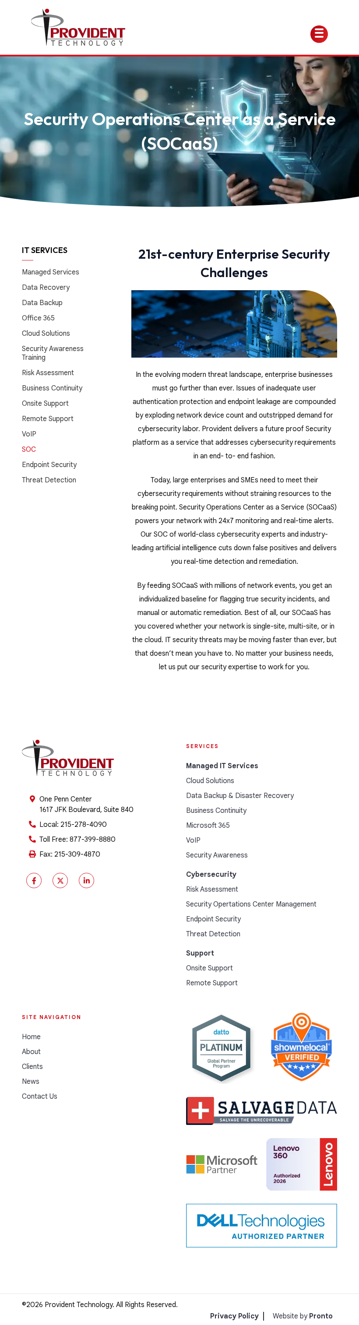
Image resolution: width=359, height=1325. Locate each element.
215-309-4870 (77, 854)
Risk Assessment (48, 373)
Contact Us (39, 1096)
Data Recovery (46, 287)
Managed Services (50, 272)
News (30, 1081)
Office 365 (38, 318)
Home (31, 1037)
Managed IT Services (222, 766)
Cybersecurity (211, 874)
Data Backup (42, 303)
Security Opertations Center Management (251, 904)
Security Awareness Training (53, 353)
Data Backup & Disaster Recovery (240, 795)
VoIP (29, 434)
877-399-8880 (93, 839)
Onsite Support (45, 403)
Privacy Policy (234, 1316)
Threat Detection (49, 480)
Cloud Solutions (46, 333)
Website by (303, 1316)
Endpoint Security (49, 464)
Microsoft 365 (208, 825)
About (31, 1051)
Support (200, 953)
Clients (32, 1066)
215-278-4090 (83, 824)
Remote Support (48, 419)
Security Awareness (217, 855)
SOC (29, 449)
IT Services (44, 250)
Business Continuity (52, 388)
